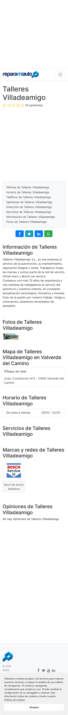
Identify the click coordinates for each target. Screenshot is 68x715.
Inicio (6, 670)
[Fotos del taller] (11, 336)
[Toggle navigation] (60, 74)
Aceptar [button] (34, 707)
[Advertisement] (34, 34)
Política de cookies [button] (14, 699)
